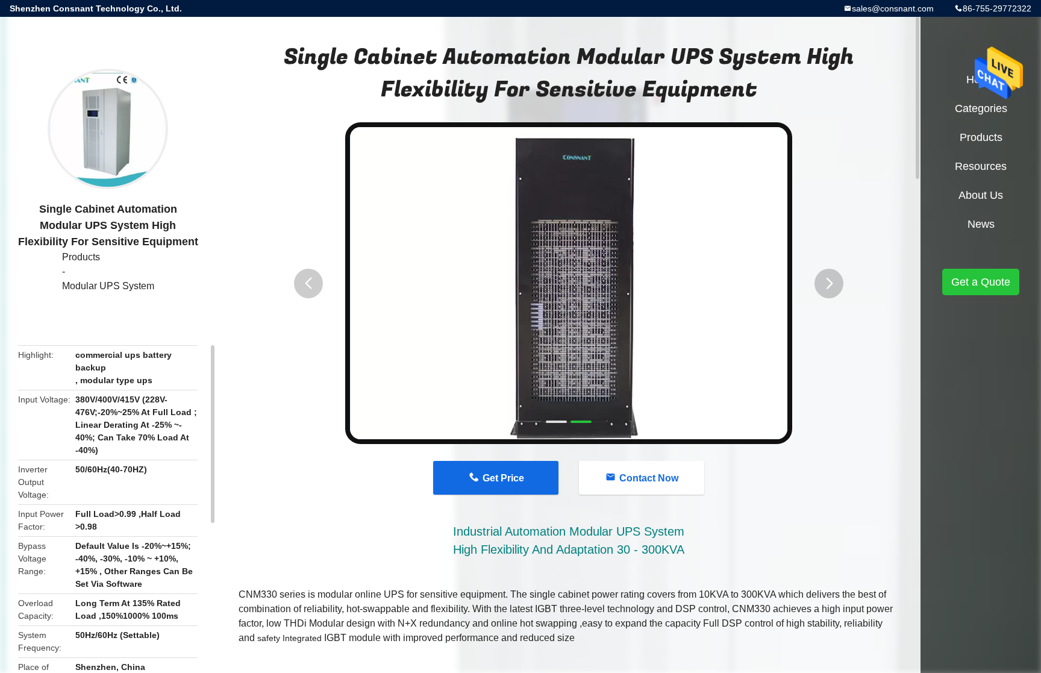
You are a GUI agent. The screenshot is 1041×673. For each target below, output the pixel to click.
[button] (308, 283)
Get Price (503, 478)
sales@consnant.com (893, 8)
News (981, 224)
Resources (981, 166)
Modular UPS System (108, 286)
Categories (981, 108)
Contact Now (648, 478)
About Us (980, 195)
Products (81, 257)
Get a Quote (980, 282)
